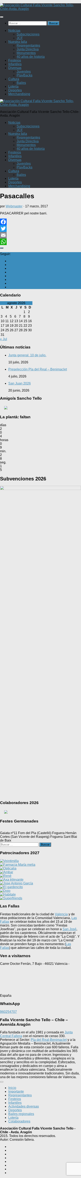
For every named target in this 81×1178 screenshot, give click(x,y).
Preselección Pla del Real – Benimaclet (37, 369)
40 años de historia (31, 56)
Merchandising (19, 94)
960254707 (8, 1012)
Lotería (13, 86)
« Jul (3, 339)
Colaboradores (19, 1121)
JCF (20, 38)
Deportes (15, 90)
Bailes (21, 83)
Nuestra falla (17, 42)
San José (69, 929)
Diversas (14, 68)
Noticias (14, 30)
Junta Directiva (28, 49)
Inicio (12, 1088)
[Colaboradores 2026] (40, 812)
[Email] (40, 235)
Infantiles (15, 64)
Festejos (14, 60)
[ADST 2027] (40, 408)
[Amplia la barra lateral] (1, 248)
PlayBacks (24, 75)
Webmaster (14, 206)
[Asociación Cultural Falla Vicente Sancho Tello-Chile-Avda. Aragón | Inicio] (40, 9)
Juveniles (24, 71)
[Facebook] (40, 222)
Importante (16, 1091)
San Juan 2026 (19, 383)
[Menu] (1, 17)
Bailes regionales (21, 1114)
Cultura (13, 79)
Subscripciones (28, 34)
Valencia (61, 914)
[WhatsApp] (40, 241)
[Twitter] (40, 228)
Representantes (28, 45)
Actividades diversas (23, 1106)
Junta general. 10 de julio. (27, 355)
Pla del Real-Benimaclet (49, 1039)
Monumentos (26, 53)
